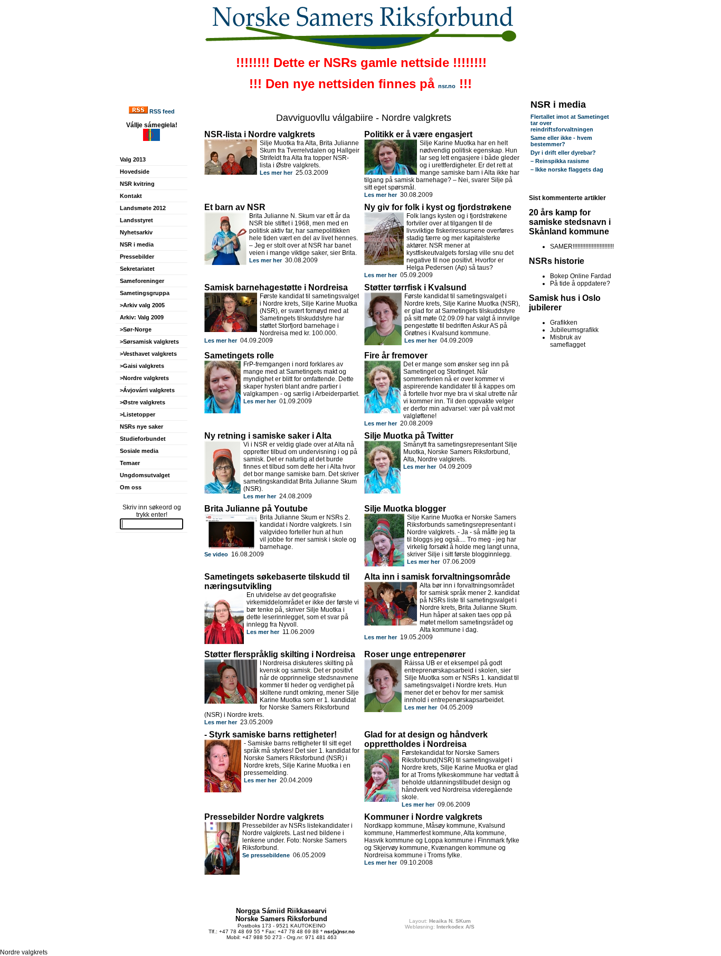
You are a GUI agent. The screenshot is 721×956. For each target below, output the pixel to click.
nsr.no (447, 86)
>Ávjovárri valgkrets (147, 390)
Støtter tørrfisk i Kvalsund (415, 287)
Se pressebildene (266, 855)
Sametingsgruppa (144, 293)
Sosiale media (139, 451)
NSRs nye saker (141, 426)
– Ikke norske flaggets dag (566, 169)
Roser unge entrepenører (415, 654)
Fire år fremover (396, 355)
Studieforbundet (143, 439)
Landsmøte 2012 (143, 208)
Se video (216, 554)
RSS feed (162, 111)
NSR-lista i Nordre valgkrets (259, 134)
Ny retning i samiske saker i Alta (267, 435)
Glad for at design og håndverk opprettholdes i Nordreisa (426, 739)
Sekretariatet (137, 269)
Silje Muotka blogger (405, 508)
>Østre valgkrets (142, 402)
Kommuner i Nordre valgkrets (423, 816)
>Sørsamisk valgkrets (149, 341)
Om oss (130, 487)
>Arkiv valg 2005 (142, 305)
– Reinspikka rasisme (559, 161)
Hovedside (134, 171)
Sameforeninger (142, 281)
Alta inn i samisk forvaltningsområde (437, 576)
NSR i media (137, 244)
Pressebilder (137, 256)
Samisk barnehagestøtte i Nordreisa (276, 287)
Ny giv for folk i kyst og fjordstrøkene (437, 207)
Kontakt (131, 196)
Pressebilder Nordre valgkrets (264, 816)
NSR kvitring (137, 184)
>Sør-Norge (135, 329)
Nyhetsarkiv (136, 232)
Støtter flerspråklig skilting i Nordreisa (279, 654)
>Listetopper (137, 414)
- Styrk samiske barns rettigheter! (270, 734)
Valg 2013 (133, 159)
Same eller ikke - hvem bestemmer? (561, 141)
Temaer (130, 463)
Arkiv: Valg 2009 (142, 317)
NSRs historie (556, 261)
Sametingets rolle (239, 355)
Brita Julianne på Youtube (256, 508)
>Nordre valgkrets (144, 378)
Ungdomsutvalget (145, 475)
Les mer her (276, 172)
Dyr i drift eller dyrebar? (563, 152)
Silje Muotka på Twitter (408, 435)
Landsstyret (136, 220)
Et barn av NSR (234, 207)
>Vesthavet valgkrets (148, 354)
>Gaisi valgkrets (142, 366)
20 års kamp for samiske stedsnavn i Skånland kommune (570, 222)
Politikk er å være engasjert (418, 134)
